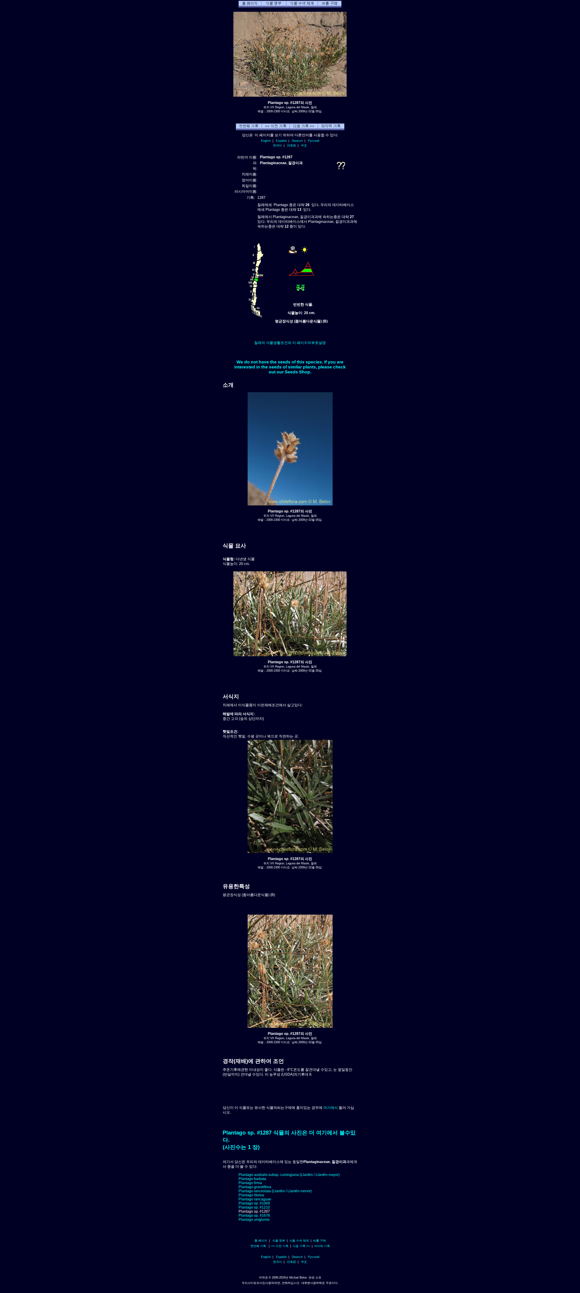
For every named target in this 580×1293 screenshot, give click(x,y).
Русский (313, 140)
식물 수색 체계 (299, 1240)
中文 (304, 145)
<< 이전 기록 (279, 1246)
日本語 (291, 145)
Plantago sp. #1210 (254, 1207)
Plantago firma (250, 1183)
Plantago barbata (252, 1179)
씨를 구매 (319, 1240)
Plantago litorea (251, 1195)
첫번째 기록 (258, 1246)
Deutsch (297, 140)
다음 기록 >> (301, 1246)
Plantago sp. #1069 (254, 1203)
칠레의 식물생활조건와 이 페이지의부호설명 (290, 343)
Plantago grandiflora (255, 1187)
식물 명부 (278, 1240)
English (266, 140)
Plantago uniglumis (254, 1219)
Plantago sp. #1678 (254, 1215)
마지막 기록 (322, 1246)
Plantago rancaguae (255, 1199)
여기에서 (330, 1108)
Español (281, 140)
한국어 (277, 145)
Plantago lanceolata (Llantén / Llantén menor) (275, 1191)
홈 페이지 (260, 1240)
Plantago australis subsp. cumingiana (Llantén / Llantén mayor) (289, 1175)
